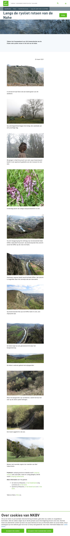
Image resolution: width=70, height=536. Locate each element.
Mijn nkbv (34, 3)
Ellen (17, 495)
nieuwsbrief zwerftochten (23, 3)
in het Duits (23, 485)
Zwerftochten (8, 8)
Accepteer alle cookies (13, 531)
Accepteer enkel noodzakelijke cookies (39, 531)
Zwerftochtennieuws (23, 8)
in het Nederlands (31, 483)
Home (14, 8)
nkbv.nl (13, 3)
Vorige (63, 15)
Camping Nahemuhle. (17, 476)
